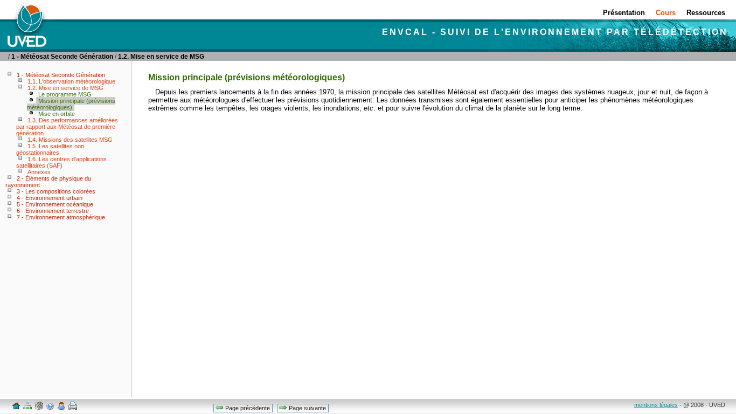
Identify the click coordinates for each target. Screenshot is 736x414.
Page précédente (247, 408)
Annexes (39, 172)
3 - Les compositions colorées (56, 191)
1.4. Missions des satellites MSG (70, 139)
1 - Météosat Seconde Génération (62, 56)
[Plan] (27, 408)
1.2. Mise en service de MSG (161, 56)
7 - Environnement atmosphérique (61, 217)
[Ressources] (38, 408)
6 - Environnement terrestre (53, 211)
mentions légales (656, 405)
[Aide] (49, 408)
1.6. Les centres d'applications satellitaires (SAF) (61, 162)
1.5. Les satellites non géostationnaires (50, 149)
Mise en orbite (56, 114)
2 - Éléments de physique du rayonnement (48, 181)
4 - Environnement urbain (49, 198)
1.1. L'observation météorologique (71, 81)
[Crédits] (61, 408)
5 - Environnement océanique (55, 204)
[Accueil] (15, 408)
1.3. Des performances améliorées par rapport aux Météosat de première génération (67, 126)
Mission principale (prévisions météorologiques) (71, 104)
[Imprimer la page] (72, 408)
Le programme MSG (65, 94)
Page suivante (306, 408)
